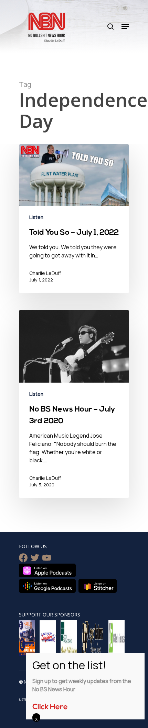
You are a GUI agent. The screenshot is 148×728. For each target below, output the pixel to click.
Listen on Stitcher (97, 586)
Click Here (50, 707)
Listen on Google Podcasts (47, 586)
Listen (36, 217)
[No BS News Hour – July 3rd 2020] (74, 404)
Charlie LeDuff (45, 273)
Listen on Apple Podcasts (47, 570)
